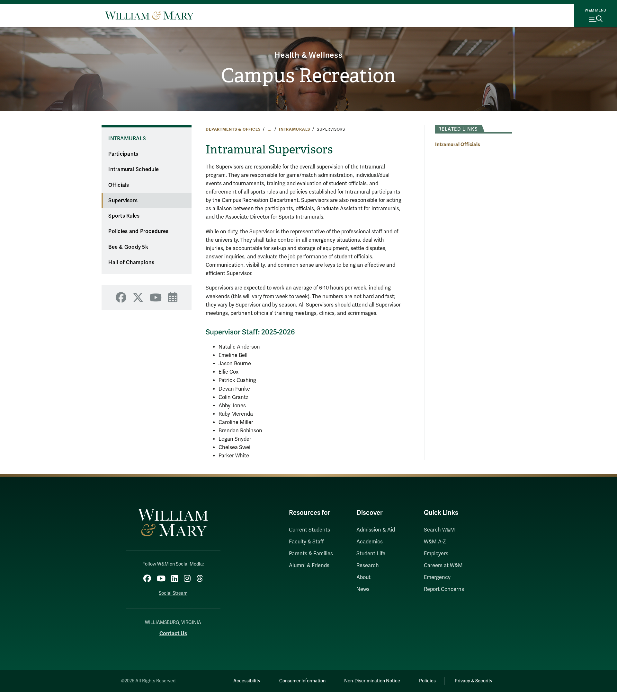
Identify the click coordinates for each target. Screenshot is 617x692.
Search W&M (439, 530)
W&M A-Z (435, 542)
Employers (436, 553)
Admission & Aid (375, 530)
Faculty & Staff (306, 542)
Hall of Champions (131, 262)
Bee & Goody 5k (128, 247)
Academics (369, 542)
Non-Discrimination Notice (372, 681)
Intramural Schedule (133, 169)
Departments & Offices (233, 129)
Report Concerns (444, 589)
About (363, 577)
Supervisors (123, 200)
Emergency (437, 577)
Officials (118, 185)
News (363, 589)
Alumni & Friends (309, 565)
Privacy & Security (473, 681)
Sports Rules (123, 216)
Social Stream (173, 593)
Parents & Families (311, 553)
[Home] (149, 15)
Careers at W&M (443, 565)
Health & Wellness (308, 55)
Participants (123, 154)
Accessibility (246, 681)
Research (367, 565)
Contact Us (173, 633)
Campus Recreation (308, 76)
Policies (427, 681)
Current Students (309, 530)
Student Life (370, 553)
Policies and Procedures (138, 231)
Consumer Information (302, 681)
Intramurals (294, 129)
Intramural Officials (457, 144)
